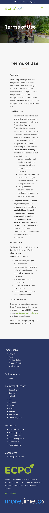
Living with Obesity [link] (16, 457)
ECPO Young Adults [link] (16, 439)
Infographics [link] (14, 442)
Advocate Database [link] (16, 429)
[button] (42, 10)
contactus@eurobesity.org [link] (27, 313)
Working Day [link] (14, 366)
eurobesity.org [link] (10, 493)
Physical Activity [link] (15, 363)
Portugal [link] (12, 402)
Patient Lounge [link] (15, 445)
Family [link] (11, 357)
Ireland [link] (12, 396)
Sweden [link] (12, 411)
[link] (15, 8)
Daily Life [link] (12, 354)
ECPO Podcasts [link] (15, 435)
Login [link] (11, 378)
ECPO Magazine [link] (15, 432)
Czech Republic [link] (15, 390)
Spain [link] (11, 408)
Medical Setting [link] (15, 360)
